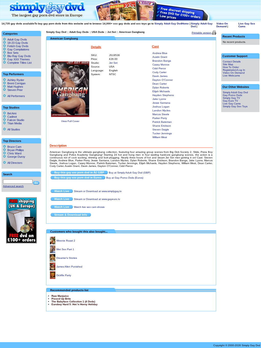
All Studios (13, 129)
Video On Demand (222, 25)
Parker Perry (159, 118)
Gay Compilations (18, 49)
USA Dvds (98, 32)
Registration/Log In (234, 70)
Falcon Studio (15, 120)
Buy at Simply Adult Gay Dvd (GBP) (129, 172)
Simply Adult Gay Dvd (168, 23)
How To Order (231, 67)
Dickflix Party (63, 275)
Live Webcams (231, 75)
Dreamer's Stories (66, 258)
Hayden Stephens (163, 95)
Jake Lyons (159, 99)
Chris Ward (13, 153)
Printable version (202, 32)
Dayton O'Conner (162, 79)
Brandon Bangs (161, 60)
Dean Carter (159, 83)
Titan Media (14, 123)
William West (159, 137)
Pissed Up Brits (61, 298)
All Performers (15, 96)
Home (185, 23)
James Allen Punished (69, 266)
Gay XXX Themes (18, 59)
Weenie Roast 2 (65, 240)
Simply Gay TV (231, 98)
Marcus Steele (160, 114)
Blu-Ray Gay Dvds (19, 56)
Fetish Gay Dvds (18, 46)
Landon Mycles (161, 110)
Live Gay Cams (232, 103)
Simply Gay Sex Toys (235, 106)
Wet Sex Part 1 (65, 249)
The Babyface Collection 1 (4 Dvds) (73, 301)
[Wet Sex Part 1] (52, 252)
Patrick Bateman (162, 122)
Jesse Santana (161, 102)
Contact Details (232, 61)
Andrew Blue (159, 53)
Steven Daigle (160, 129)
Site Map (228, 64)
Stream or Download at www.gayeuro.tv (97, 199)
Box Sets (13, 52)
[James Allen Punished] (52, 269)
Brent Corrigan (15, 83)
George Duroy (15, 156)
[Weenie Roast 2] (52, 243)
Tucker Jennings (162, 133)
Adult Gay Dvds (79, 32)
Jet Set (111, 32)
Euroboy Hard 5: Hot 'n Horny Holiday (74, 304)
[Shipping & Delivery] (21, 242)
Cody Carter (159, 72)
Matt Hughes (14, 86)
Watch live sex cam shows (89, 207)
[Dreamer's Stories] (52, 260)
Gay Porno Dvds (232, 95)
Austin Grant (159, 57)
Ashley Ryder (15, 80)
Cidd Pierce (159, 68)
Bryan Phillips (15, 150)
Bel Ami (11, 113)
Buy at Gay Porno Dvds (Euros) (124, 177)
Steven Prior (14, 89)
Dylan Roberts (160, 87)
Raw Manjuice (60, 296)
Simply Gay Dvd (56, 32)
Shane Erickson (161, 125)
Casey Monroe (160, 64)
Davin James (159, 76)
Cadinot (11, 116)
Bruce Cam (13, 146)
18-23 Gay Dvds (17, 42)
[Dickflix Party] (52, 278)
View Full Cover (70, 121)
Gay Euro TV (230, 100)
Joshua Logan (160, 106)
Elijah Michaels (161, 91)
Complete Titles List (19, 62)
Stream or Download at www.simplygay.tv (98, 191)
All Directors (14, 162)
